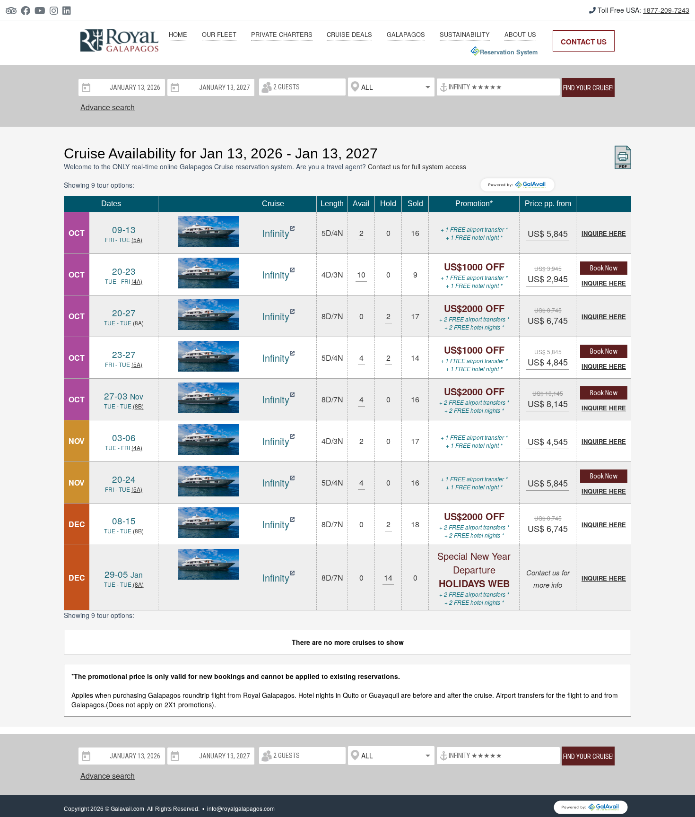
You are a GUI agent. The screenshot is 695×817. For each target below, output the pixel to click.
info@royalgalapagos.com (241, 808)
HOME (178, 34)
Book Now (603, 268)
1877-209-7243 (666, 10)
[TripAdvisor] (13, 10)
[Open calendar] (85, 87)
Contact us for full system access (417, 166)
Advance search (107, 107)
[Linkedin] (68, 10)
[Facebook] (28, 10)
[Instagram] (56, 10)
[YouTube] (42, 10)
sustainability (465, 34)
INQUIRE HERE (604, 233)
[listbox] (391, 87)
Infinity (275, 233)
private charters (282, 34)
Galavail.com (127, 808)
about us (520, 34)
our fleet (219, 34)
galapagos (406, 34)
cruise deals (349, 34)
